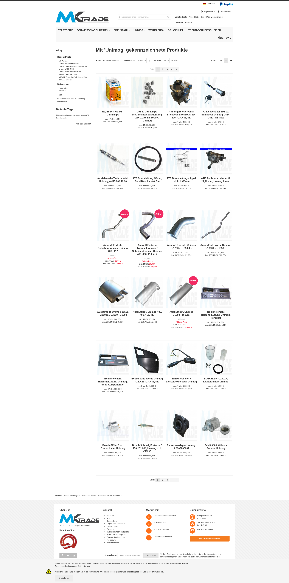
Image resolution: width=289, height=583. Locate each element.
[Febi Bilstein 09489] (216, 426)
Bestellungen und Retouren (109, 496)
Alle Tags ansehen (83, 124)
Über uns (110, 516)
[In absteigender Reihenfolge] (149, 60)
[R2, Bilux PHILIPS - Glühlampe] (113, 92)
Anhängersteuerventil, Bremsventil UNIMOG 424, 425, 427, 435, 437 (181, 114)
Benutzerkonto (181, 17)
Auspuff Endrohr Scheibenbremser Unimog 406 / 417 (113, 248)
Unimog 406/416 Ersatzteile (69, 63)
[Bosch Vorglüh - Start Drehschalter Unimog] (113, 426)
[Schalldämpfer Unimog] (113, 292)
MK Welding (63, 61)
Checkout (179, 22)
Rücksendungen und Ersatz (118, 532)
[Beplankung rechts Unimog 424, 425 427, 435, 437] (147, 359)
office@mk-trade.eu (205, 529)
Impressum (111, 540)
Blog (202, 17)
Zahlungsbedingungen (116, 537)
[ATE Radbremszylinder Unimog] (216, 159)
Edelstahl (69, 115)
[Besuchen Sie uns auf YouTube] (68, 556)
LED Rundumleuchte (66, 99)
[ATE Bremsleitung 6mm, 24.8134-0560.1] (147, 159)
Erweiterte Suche (89, 496)
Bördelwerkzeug (61, 115)
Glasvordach (76, 115)
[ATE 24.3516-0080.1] (181, 159)
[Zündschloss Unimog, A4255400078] (216, 92)
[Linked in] (74, 556)
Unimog (60, 101)
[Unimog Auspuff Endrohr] (181, 225)
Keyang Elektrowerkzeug (68, 74)
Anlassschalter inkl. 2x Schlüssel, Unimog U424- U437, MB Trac (215, 114)
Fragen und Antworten (116, 524)
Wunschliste (194, 17)
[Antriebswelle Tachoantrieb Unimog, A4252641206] (113, 159)
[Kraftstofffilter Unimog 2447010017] (216, 359)
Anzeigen (157, 60)
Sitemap (58, 496)
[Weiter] (176, 69)
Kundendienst (112, 526)
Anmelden (189, 22)
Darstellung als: (216, 60)
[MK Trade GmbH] (82, 16)
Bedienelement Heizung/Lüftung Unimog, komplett (215, 315)
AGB (108, 518)
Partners (110, 529)
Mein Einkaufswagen (215, 17)
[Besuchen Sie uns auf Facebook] (62, 556)
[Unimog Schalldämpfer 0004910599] (147, 292)
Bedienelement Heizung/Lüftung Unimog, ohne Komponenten (112, 381)
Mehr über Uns (67, 530)
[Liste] (230, 60)
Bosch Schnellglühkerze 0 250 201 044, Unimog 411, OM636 (147, 448)
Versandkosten (113, 543)
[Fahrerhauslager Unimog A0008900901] (181, 426)
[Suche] (168, 17)
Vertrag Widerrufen (209, 539)
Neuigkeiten (63, 88)
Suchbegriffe (75, 496)
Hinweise (62, 91)
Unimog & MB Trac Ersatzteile (70, 72)
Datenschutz (112, 521)
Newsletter (111, 555)
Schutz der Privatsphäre (116, 535)
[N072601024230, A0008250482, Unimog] (147, 92)
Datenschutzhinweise (208, 557)
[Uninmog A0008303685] (216, 292)
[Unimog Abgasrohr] (216, 225)
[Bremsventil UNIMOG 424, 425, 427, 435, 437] (181, 92)
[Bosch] (147, 426)
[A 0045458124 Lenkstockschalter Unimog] (181, 359)
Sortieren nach (129, 60)
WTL (66, 101)
